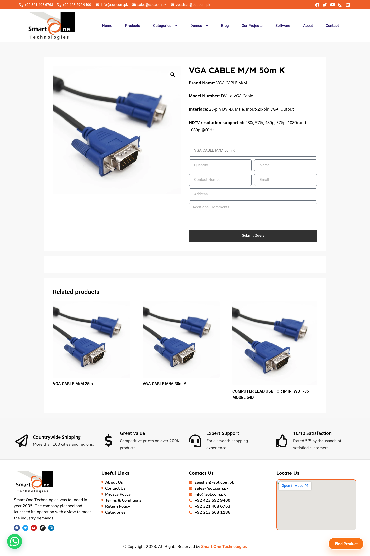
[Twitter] (324, 4)
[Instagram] (340, 4)
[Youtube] (332, 4)
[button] (165, 25)
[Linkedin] (347, 4)
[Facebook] (317, 4)
